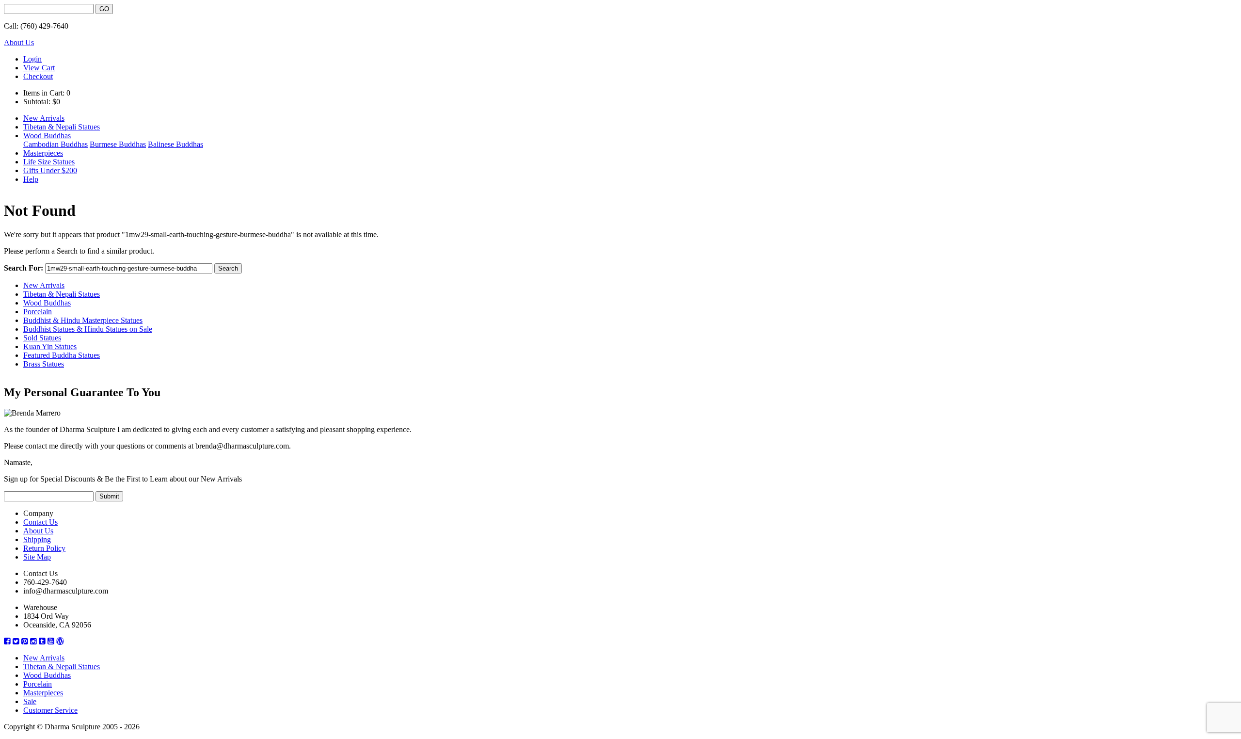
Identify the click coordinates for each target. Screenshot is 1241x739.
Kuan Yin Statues (50, 346)
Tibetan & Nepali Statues (61, 127)
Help (30, 179)
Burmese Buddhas (118, 144)
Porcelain (37, 311)
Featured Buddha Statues (61, 355)
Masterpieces (43, 153)
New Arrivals (43, 118)
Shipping (37, 539)
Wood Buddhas (47, 135)
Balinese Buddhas (175, 144)
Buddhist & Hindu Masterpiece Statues (83, 320)
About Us (19, 42)
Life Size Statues (49, 162)
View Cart (39, 68)
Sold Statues (42, 338)
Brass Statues (43, 364)
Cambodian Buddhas (55, 144)
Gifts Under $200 (50, 170)
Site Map (37, 557)
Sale (29, 701)
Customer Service (50, 710)
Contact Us (40, 522)
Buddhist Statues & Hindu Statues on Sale (87, 329)
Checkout (38, 76)
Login (32, 59)
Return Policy (44, 548)
